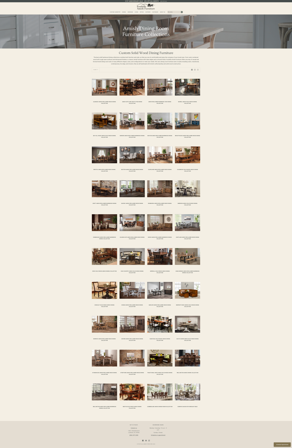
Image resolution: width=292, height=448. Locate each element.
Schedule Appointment (282, 444)
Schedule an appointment (158, 435)
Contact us (134, 428)
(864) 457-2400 (133, 435)
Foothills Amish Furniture (145, 444)
